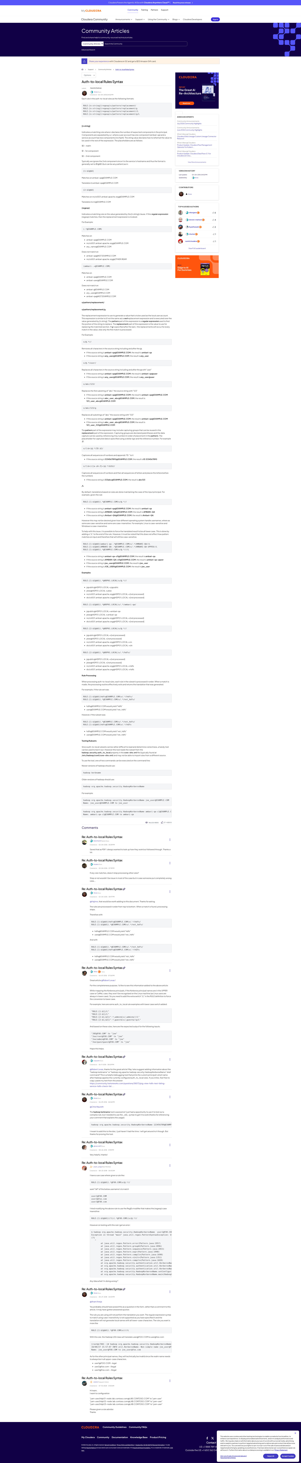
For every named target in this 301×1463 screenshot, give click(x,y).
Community (133, 10)
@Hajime (94, 901)
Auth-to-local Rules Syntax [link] (124, 69)
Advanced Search (88, 50)
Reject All (270, 1456)
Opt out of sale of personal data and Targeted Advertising (233, 1457)
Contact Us (213, 1442)
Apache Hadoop (95, 88)
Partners (154, 10)
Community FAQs (138, 1427)
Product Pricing (158, 1437)
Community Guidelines (115, 1427)
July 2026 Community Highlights (189, 123)
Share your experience (99, 61)
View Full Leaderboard (197, 248)
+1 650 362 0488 (211, 1450)
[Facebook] (207, 1438)
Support (164, 10)
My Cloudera (88, 1437)
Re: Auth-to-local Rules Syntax (102, 837)
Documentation (120, 1437)
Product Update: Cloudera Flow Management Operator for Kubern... (194, 146)
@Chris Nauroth (97, 1107)
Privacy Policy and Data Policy (125, 1445)
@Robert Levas (108, 980)
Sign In (215, 19)
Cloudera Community (94, 19)
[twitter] (212, 1438)
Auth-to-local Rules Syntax (102, 82)
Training (144, 10)
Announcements (122, 19)
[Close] (295, 1433)
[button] (169, 839)
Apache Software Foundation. (142, 1447)
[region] (258, 1446)
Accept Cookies (288, 1456)
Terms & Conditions (110, 1445)
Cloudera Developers (192, 19)
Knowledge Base (139, 1437)
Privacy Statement (280, 1450)
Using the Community (157, 19)
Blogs (175, 19)
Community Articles (104, 69)
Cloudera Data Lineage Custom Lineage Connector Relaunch (196, 137)
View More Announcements (197, 162)
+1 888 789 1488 (211, 1446)
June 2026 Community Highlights (189, 130)
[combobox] (145, 43)
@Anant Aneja (96, 1301)
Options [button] (87, 75)
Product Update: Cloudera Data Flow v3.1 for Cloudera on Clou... (194, 154)
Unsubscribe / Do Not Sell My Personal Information (150, 1445)
